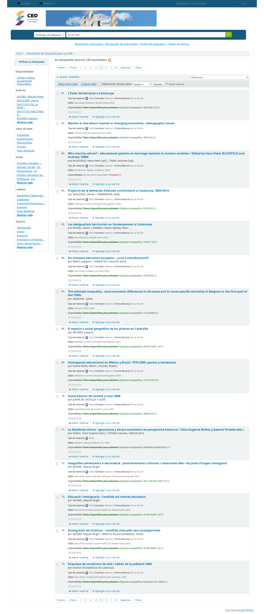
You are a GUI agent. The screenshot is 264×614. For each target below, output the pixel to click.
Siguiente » (126, 67)
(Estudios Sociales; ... (29, 163)
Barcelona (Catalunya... (31, 196)
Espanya (22, 207)
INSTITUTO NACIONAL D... (30, 113)
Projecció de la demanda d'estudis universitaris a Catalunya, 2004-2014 (118, 191)
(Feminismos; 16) (27, 171)
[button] (23, 3)
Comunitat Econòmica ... (31, 203)
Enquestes (23, 135)
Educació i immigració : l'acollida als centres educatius (107, 497)
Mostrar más (25, 122)
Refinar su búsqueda (31, 62)
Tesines (21, 147)
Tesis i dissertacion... (29, 243)
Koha (249, 610)
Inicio (19, 53)
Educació (22, 236)
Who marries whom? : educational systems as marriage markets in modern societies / (156, 155)
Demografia (24, 228)
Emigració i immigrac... (31, 240)
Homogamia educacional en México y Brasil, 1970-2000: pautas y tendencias (122, 362)
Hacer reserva (80, 117)
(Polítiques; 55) (25, 179)
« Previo (73, 67)
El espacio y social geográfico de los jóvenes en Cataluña (108, 329)
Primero (61, 67)
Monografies (24, 143)
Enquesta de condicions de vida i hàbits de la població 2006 (110, 564)
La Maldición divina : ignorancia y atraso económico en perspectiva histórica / (156, 430)
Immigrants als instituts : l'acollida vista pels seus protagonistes (114, 530)
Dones (20, 232)
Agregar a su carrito (107, 117)
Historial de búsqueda (224, 3)
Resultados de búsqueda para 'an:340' (50, 53)
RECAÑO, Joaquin (27, 118)
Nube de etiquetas (152, 44)
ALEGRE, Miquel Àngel (30, 97)
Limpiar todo (88, 84)
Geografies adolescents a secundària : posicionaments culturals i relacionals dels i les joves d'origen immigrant (147, 463)
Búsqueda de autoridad (121, 44)
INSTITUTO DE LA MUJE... (27, 106)
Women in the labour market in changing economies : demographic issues (121, 123)
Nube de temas (178, 44)
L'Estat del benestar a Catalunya (91, 93)
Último (138, 67)
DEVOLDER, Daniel (28, 101)
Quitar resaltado (69, 77)
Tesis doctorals (26, 151)
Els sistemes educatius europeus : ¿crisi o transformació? (108, 258)
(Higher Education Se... (30, 175)
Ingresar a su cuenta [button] (191, 3)
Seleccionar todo (68, 84)
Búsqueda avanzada (88, 44)
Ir (229, 34)
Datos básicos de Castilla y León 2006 (94, 396)
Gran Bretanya (25, 211)
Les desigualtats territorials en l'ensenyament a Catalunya (110, 224)
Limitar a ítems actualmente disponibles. (26, 81)
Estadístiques (25, 139)
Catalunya (23, 199)
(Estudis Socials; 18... (29, 167)
